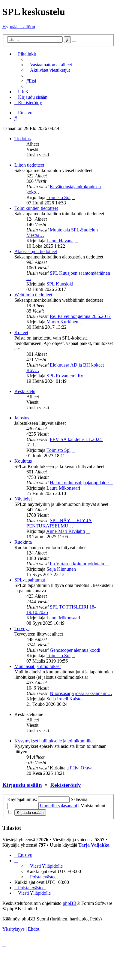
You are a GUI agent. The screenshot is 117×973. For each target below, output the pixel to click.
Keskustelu (24, 391)
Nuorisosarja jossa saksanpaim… (81, 693)
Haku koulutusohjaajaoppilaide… (81, 482)
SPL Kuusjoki (59, 283)
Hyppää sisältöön (18, 26)
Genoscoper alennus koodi (75, 650)
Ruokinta (23, 542)
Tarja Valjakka (94, 845)
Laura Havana (60, 240)
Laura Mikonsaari (63, 488)
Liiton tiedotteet (29, 165)
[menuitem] (49, 64)
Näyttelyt (23, 498)
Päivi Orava (81, 767)
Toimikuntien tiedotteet (36, 208)
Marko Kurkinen (62, 321)
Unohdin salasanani (58, 805)
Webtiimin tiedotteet (33, 294)
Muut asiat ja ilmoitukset (37, 666)
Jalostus (21, 417)
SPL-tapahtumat (29, 579)
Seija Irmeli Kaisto (64, 698)
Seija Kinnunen (61, 569)
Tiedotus (22, 138)
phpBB (69, 903)
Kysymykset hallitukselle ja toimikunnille (53, 740)
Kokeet (21, 332)
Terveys (21, 628)
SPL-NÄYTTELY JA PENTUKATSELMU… (59, 523)
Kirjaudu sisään (22, 785)
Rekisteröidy (65, 785)
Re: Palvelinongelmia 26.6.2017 (80, 316)
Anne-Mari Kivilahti (65, 531)
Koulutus (23, 461)
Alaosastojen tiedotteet (35, 251)
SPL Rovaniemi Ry (64, 375)
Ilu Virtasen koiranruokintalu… (79, 563)
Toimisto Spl (58, 197)
